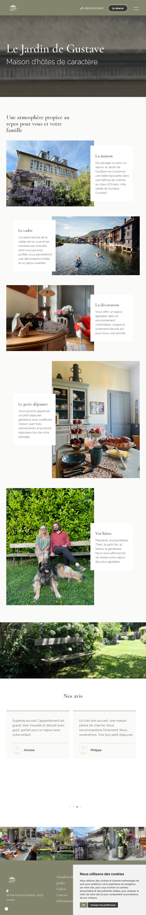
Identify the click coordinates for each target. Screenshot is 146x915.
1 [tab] (69, 807)
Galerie (61, 889)
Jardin (60, 883)
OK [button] (83, 905)
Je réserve (117, 8)
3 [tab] (77, 807)
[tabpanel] (39, 735)
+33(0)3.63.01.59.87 (93, 8)
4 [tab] (81, 807)
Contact (62, 895)
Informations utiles (69, 901)
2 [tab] (73, 807)
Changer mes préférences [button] (103, 905)
